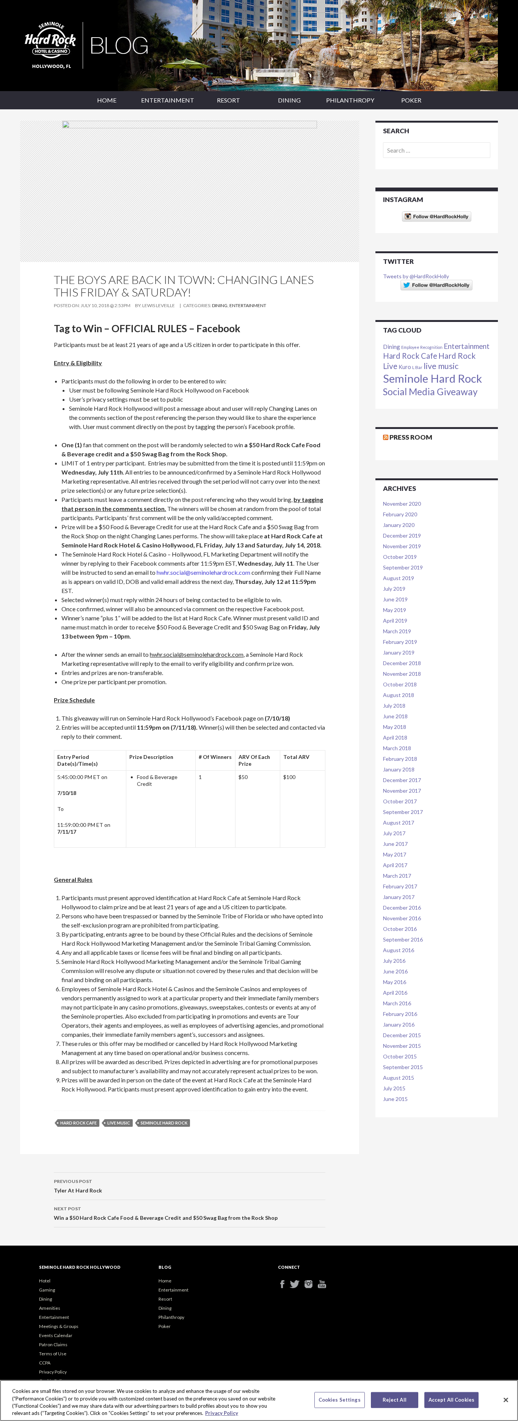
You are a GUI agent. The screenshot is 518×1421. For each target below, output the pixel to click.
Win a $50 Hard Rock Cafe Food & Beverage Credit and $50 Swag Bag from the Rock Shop (166, 1213)
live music (118, 1122)
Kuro (405, 367)
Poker (411, 100)
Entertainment (167, 100)
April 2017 (395, 865)
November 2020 (402, 503)
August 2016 (398, 950)
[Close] (506, 1399)
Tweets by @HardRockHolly (416, 276)
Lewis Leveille (158, 305)
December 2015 (402, 1035)
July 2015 (394, 1088)
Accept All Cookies (451, 1400)
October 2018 (400, 684)
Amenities (49, 1308)
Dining (289, 100)
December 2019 (402, 535)
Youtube (324, 1284)
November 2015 (402, 1045)
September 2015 (403, 1067)
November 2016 (402, 918)
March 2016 (397, 1003)
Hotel (44, 1281)
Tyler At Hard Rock (78, 1186)
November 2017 (402, 790)
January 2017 (398, 897)
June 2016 (395, 971)
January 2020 (398, 525)
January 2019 (398, 652)
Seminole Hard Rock (164, 1122)
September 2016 (403, 939)
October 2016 (400, 929)
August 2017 (398, 822)
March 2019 (397, 631)
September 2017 (403, 812)
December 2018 (402, 663)
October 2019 (400, 557)
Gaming (47, 1290)
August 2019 (398, 578)
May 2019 (394, 610)
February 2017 (400, 886)
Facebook (284, 1284)
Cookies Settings (340, 1400)
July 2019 (394, 588)
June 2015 (395, 1099)
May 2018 (394, 727)
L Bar (417, 367)
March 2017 (397, 875)
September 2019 (403, 567)
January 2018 (398, 769)
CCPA (44, 1363)
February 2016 (400, 1014)
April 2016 (395, 992)
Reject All (395, 1400)
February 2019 (400, 642)
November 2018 (402, 673)
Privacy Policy (53, 1372)
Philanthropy (350, 100)
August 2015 (398, 1077)
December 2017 (402, 780)
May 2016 (394, 982)
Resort (228, 100)
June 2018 (395, 716)
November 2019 (402, 546)
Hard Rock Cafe (78, 1122)
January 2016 (398, 1024)
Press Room (410, 437)
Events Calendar (55, 1335)
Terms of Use (52, 1353)
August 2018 (398, 695)
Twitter (298, 1284)
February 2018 (400, 758)
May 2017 (394, 854)
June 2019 (395, 599)
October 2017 (400, 801)
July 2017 (394, 833)
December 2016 (402, 907)
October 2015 (400, 1056)
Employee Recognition (422, 347)
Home (106, 100)
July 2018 (394, 705)
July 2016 (394, 960)
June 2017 (395, 844)
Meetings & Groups (58, 1326)
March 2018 (397, 748)
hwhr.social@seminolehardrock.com (203, 572)
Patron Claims (53, 1344)
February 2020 (400, 514)
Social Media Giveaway (430, 391)
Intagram (311, 1284)
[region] (259, 1400)
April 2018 (395, 737)
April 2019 (395, 620)
